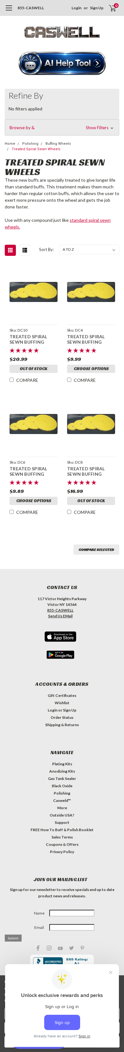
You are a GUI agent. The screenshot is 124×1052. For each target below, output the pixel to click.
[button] (62, 64)
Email (39, 927)
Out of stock (33, 368)
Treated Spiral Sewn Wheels (36, 149)
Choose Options (91, 368)
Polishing (62, 793)
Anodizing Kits (62, 771)
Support (62, 822)
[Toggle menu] (8, 11)
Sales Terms (62, 837)
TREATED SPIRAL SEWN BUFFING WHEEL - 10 (28, 339)
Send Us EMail (60, 616)
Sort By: (46, 249)
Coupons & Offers (62, 844)
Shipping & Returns (62, 724)
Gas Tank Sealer (62, 778)
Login (76, 7)
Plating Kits (62, 763)
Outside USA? (62, 815)
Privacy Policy (62, 851)
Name (39, 913)
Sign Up (96, 7)
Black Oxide (62, 785)
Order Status (62, 717)
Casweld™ (62, 800)
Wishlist (62, 702)
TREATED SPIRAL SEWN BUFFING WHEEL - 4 (86, 339)
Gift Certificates (62, 695)
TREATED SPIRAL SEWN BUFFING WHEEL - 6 (28, 471)
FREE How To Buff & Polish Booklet (62, 829)
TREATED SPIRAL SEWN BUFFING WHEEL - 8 (86, 471)
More (62, 807)
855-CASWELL (30, 7)
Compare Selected (96, 549)
